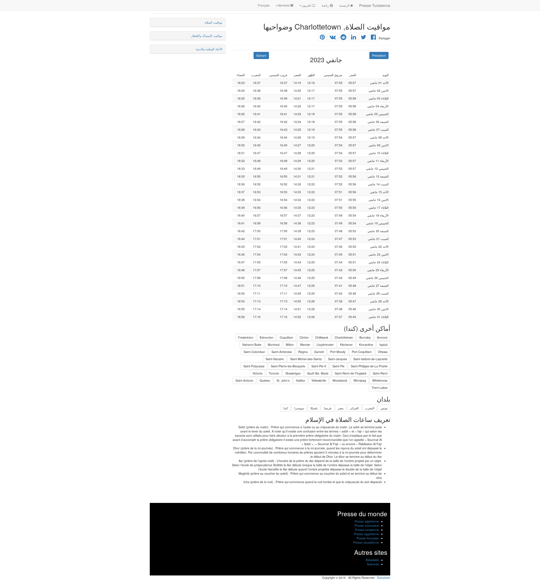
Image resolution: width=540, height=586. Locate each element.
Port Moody (338, 352)
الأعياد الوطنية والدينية (209, 49)
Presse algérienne (367, 521)
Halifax (300, 380)
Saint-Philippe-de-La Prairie (369, 366)
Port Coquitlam (362, 352)
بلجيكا (314, 408)
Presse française (367, 538)
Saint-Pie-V (318, 366)
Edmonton (266, 337)
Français (264, 5)
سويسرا (299, 408)
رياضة (326, 5)
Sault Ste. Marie (317, 373)
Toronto (274, 373)
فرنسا (327, 408)
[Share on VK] (333, 38)
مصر (341, 408)
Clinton (304, 337)
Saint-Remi (380, 373)
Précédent (379, 55)
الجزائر (354, 408)
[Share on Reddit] (343, 38)
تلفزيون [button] (307, 5)
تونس (384, 408)
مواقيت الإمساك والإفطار (206, 36)
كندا (285, 408)
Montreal (273, 344)
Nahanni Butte (251, 344)
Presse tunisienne (367, 530)
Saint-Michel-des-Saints (306, 359)
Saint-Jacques (337, 359)
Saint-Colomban (254, 352)
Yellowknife (318, 380)
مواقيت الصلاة (213, 22)
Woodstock (339, 380)
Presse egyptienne (366, 534)
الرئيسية (344, 5)
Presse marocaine (367, 525)
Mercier (305, 344)
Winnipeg (360, 380)
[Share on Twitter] (363, 38)
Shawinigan (293, 373)
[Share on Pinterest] (322, 38)
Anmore (382, 337)
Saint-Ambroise (281, 352)
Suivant (261, 55)
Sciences (373, 564)
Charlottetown (344, 337)
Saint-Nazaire (275, 359)
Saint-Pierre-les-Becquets (288, 366)
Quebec (265, 380)
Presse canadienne (366, 542)
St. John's (283, 380)
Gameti (319, 352)
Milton (290, 344)
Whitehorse (379, 380)
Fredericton (245, 337)
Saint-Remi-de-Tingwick (350, 373)
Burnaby (365, 337)
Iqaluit (383, 344)
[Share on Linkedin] (353, 38)
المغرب (369, 408)
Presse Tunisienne (374, 5)
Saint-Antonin (244, 380)
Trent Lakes (379, 387)
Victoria (257, 373)
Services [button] (284, 5)
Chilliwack (321, 337)
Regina (303, 352)
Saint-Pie (338, 366)
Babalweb (372, 560)
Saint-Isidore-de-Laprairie (370, 359)
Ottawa (382, 352)
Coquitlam (286, 337)
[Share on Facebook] (373, 38)
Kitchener (346, 344)
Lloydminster (325, 344)
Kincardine (366, 344)
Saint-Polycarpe (254, 366)
